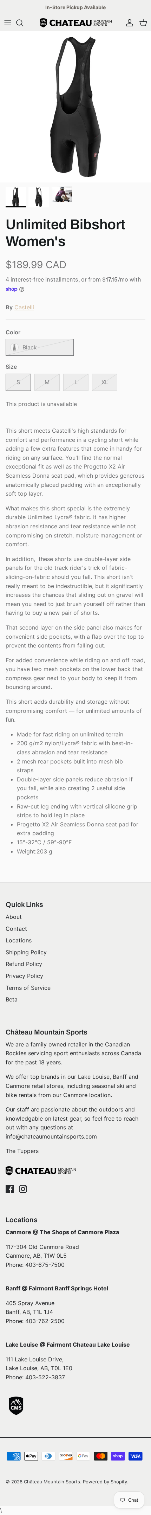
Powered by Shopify (105, 1481)
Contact (16, 928)
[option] (75, 106)
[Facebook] (10, 1189)
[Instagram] (23, 1189)
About (14, 916)
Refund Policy (24, 963)
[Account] (128, 23)
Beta (12, 999)
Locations (19, 940)
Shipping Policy (26, 952)
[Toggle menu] (7, 23)
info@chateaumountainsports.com (51, 1136)
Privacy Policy (24, 975)
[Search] (23, 23)
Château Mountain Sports (52, 1481)
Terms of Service (28, 987)
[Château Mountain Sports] (76, 22)
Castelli (24, 307)
